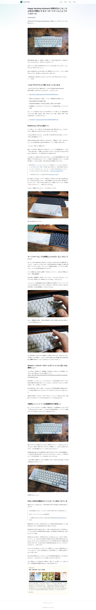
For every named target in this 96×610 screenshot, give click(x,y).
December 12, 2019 (53, 174)
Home (61, 1)
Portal (74, 1)
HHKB (33, 165)
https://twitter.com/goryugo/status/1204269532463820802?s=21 (43, 94)
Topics (65, 1)
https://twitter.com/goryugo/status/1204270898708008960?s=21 (43, 119)
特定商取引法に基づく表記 (48, 607)
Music (70, 1)
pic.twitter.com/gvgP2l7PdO (56, 171)
